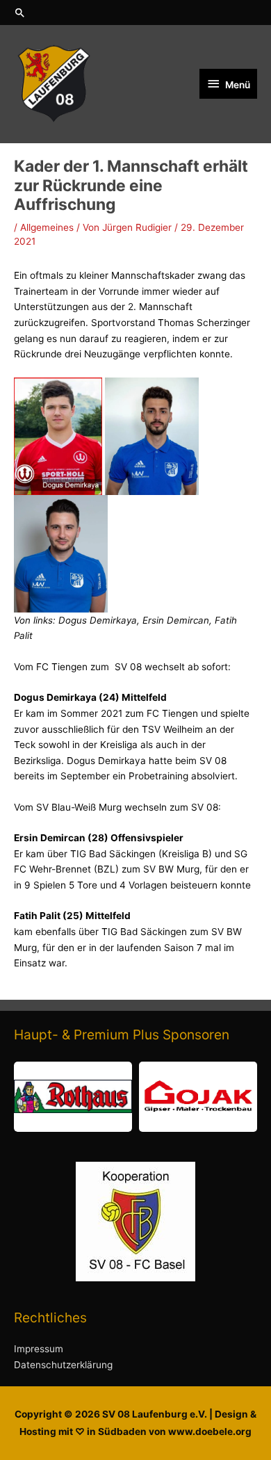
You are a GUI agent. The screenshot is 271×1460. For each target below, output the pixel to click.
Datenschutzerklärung (63, 1364)
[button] (135, 12)
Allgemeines (47, 227)
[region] (135, 1096)
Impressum (38, 1348)
